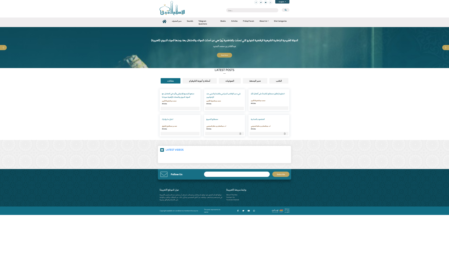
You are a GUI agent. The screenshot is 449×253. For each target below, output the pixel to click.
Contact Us (230, 197)
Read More (224, 55)
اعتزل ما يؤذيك (167, 119)
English (281, 1)
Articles (164, 103)
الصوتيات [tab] (229, 81)
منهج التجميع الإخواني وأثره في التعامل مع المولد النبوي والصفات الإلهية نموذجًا (178, 95)
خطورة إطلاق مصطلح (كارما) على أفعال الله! (268, 93)
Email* (237, 173)
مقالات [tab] (170, 81)
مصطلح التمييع (212, 119)
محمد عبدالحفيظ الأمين (169, 101)
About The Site (231, 194)
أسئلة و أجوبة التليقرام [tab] (199, 81)
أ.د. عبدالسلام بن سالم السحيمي (216, 126)
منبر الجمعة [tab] (255, 81)
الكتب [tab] (279, 81)
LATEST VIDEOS (175, 149)
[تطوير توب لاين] (280, 210)
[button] (3, 47)
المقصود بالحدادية (258, 119)
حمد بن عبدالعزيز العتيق (169, 126)
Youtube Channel (232, 199)
